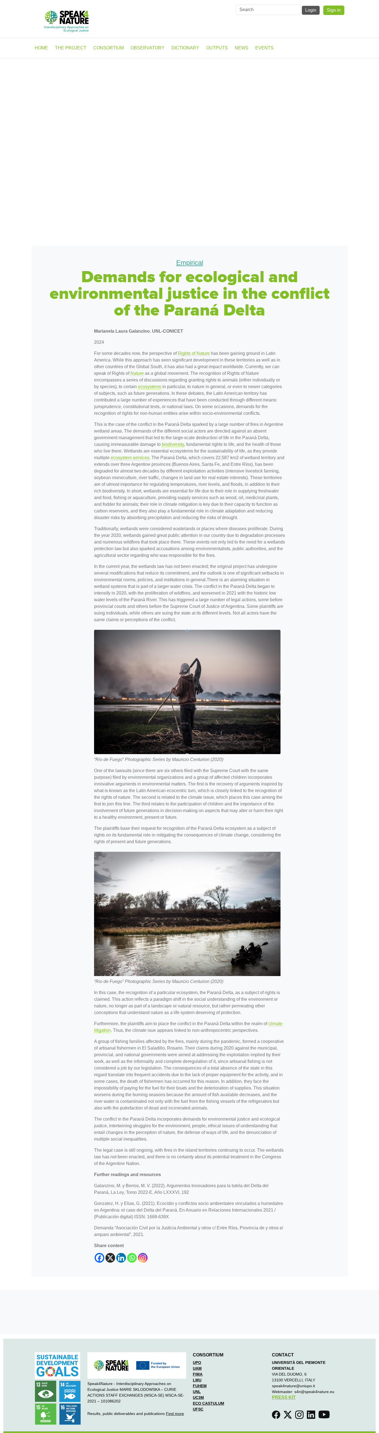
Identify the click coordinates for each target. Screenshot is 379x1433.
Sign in (334, 10)
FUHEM (200, 1386)
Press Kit (284, 1397)
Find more (175, 1413)
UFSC (198, 1409)
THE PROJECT (70, 48)
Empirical (189, 262)
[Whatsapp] (132, 1258)
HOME (41, 48)
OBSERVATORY (148, 48)
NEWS (241, 48)
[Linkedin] (121, 1258)
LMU (197, 1380)
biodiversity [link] (173, 444)
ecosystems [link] (149, 386)
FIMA (198, 1374)
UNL (197, 1391)
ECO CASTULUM (208, 1403)
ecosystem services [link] (130, 457)
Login (310, 10)
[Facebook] (99, 1258)
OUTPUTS (217, 48)
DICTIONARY (185, 48)
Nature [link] (137, 373)
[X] (110, 1258)
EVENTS (264, 48)
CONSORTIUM (108, 48)
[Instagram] (143, 1258)
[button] (277, 1416)
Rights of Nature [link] (194, 353)
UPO (197, 1362)
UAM (197, 1368)
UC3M (198, 1397)
